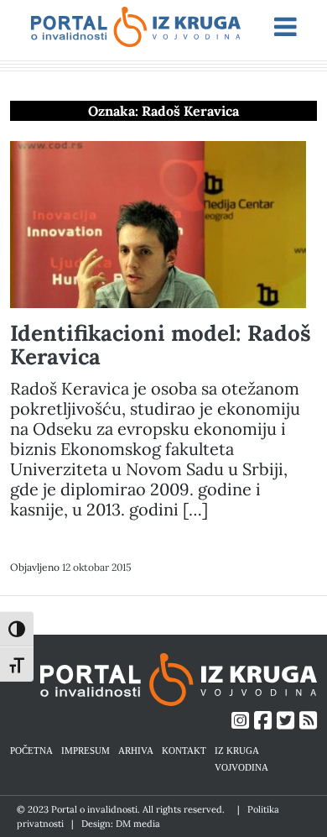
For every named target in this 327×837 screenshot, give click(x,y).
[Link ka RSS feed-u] (308, 721)
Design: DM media (120, 823)
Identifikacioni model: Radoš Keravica (160, 344)
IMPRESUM (85, 750)
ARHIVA (135, 750)
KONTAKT (184, 750)
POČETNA (31, 750)
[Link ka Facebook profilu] (263, 721)
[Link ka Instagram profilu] (240, 721)
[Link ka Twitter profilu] (285, 721)
